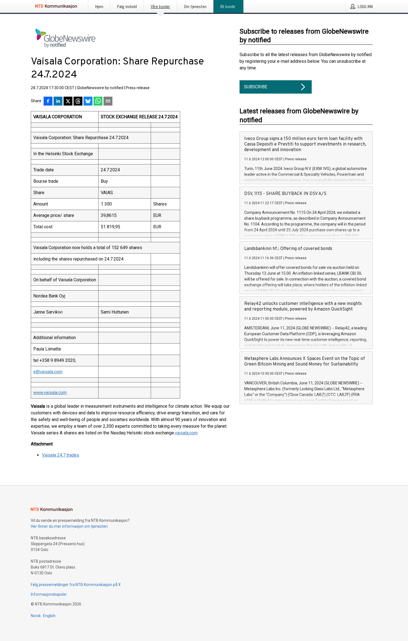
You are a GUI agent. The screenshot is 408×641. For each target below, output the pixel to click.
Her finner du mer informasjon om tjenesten (69, 526)
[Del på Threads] (78, 102)
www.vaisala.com (50, 392)
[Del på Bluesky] (88, 102)
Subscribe (255, 86)
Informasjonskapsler (49, 594)
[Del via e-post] (108, 102)
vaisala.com (186, 432)
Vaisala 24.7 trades (60, 455)
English (49, 616)
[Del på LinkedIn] (58, 102)
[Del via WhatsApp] (98, 102)
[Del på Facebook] (48, 102)
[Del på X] (68, 102)
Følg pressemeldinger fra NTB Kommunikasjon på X (76, 584)
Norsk (36, 616)
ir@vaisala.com (47, 371)
